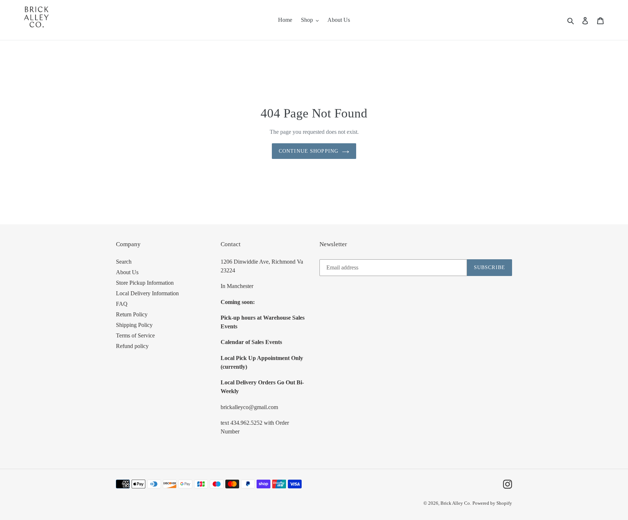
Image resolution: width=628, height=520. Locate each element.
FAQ (122, 304)
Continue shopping (308, 151)
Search (124, 262)
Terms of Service (135, 335)
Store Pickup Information (145, 283)
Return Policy (132, 314)
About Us (127, 272)
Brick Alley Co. (455, 503)
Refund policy (132, 346)
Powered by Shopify (492, 503)
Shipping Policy (134, 325)
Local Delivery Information (147, 293)
